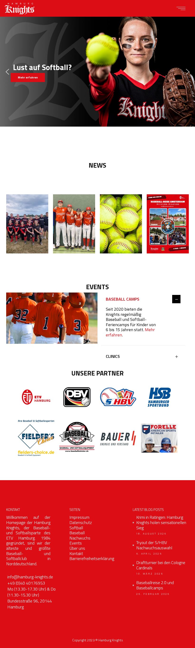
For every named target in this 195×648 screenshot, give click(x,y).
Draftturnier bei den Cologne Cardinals (160, 565)
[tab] (143, 300)
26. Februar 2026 (153, 594)
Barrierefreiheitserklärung (91, 558)
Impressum (79, 517)
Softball (76, 528)
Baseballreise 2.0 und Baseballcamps (155, 585)
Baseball (77, 533)
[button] (7, 72)
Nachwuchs (79, 538)
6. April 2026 (149, 553)
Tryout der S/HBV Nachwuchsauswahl (154, 545)
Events (75, 543)
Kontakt (76, 553)
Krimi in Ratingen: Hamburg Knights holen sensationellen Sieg (161, 522)
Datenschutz (80, 522)
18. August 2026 (151, 533)
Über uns (77, 548)
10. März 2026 (149, 574)
